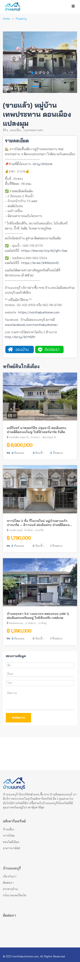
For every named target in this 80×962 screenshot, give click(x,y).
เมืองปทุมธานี (49, 437)
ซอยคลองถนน (16, 623)
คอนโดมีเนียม (11, 842)
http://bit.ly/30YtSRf (20, 337)
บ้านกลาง (35, 437)
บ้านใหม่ (28, 530)
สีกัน (5, 130)
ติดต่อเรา (8, 882)
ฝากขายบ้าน (10, 889)
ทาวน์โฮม (9, 835)
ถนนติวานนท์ (15, 530)
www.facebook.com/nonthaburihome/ (31, 325)
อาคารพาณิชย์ (11, 848)
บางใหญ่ (42, 623)
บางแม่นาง (30, 623)
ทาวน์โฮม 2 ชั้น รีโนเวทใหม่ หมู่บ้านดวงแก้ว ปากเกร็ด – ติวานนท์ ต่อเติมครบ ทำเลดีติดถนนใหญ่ (39, 523)
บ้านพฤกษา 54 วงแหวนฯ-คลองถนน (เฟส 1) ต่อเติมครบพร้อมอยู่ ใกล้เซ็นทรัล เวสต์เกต (38, 616)
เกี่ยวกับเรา (9, 876)
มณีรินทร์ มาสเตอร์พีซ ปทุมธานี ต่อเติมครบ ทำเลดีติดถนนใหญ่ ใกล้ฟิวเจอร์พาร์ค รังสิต (36, 430)
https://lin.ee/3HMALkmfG (40, 263)
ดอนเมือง (15, 130)
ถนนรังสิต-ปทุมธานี (19, 437)
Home (6, 18)
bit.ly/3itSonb (42, 164)
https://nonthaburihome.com (38, 312)
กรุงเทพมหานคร (33, 130)
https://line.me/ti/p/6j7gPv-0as (44, 251)
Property (21, 18)
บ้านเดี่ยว (8, 829)
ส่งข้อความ (18, 717)
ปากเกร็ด (39, 530)
